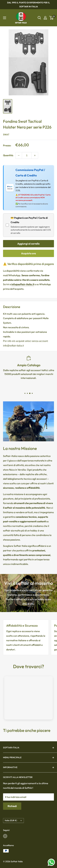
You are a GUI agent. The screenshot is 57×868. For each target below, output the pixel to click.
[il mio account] (45, 17)
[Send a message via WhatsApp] (51, 862)
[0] (51, 18)
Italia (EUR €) (11, 820)
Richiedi (12, 806)
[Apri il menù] (4, 18)
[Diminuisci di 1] (19, 155)
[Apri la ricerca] (39, 17)
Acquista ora (28, 253)
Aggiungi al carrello (28, 243)
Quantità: (8, 155)
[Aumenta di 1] (35, 155)
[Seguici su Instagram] (5, 836)
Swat (6, 134)
